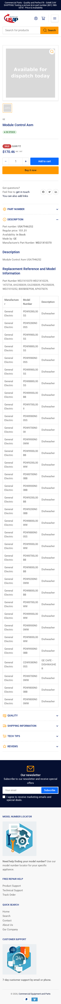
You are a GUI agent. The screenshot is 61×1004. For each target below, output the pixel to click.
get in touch (22, 192)
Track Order (9, 894)
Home (6, 911)
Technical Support (13, 890)
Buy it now (30, 170)
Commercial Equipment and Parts (34, 994)
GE (4, 119)
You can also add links (15, 196)
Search (52, 30)
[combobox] (30, 30)
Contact (7, 920)
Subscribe (49, 790)
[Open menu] (54, 18)
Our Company (10, 929)
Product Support (12, 885)
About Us (8, 924)
